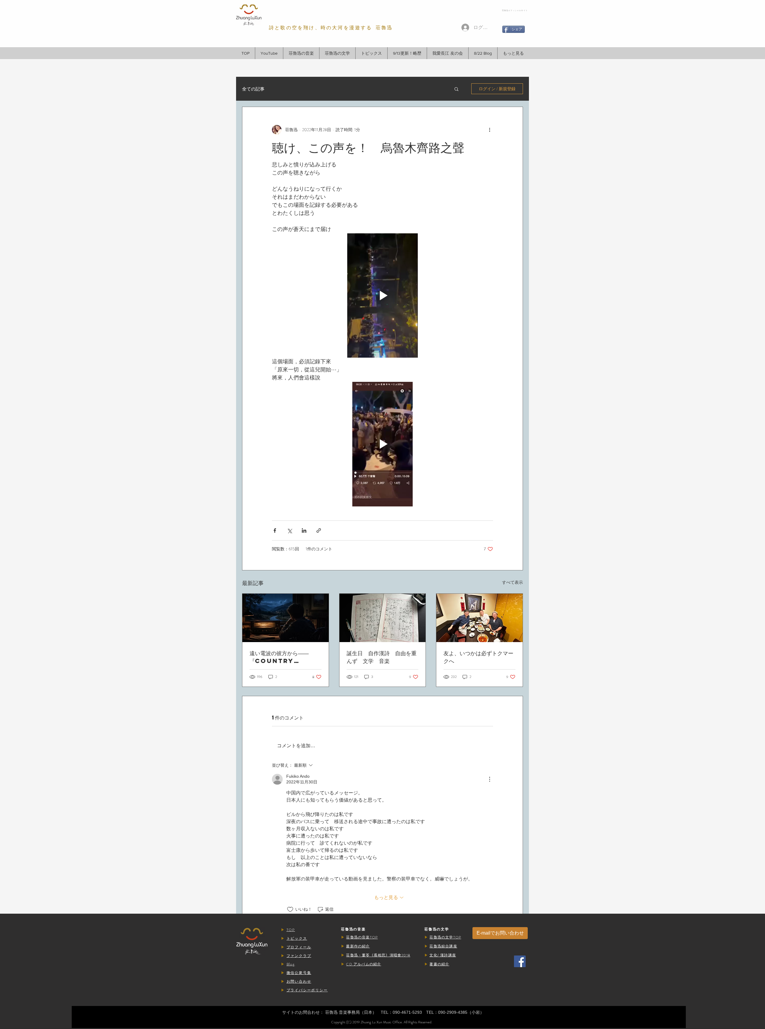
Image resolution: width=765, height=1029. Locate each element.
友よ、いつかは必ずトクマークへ (478, 656)
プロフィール (299, 947)
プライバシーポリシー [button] (307, 990)
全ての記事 (253, 88)
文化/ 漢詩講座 (442, 955)
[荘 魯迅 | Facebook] (520, 961)
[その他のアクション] (489, 129)
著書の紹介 (439, 964)
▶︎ (284, 929)
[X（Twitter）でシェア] (289, 530)
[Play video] (382, 295)
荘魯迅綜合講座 (443, 946)
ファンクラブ (299, 955)
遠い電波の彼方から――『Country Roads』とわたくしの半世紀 (285, 657)
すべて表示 (512, 582)
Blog (291, 964)
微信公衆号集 (299, 973)
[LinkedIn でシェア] (304, 530)
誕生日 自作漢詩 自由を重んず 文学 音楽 (382, 656)
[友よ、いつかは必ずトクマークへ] (479, 618)
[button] (301, 53)
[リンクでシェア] (319, 530)
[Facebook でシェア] (275, 530)
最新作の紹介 (358, 946)
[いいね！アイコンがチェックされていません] (290, 909)
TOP (291, 929)
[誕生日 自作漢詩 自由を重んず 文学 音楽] (382, 618)
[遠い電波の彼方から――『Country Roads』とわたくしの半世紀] (285, 618)
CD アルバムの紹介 (363, 964)
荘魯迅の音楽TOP (362, 937)
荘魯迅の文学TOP (445, 937)
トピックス (297, 938)
